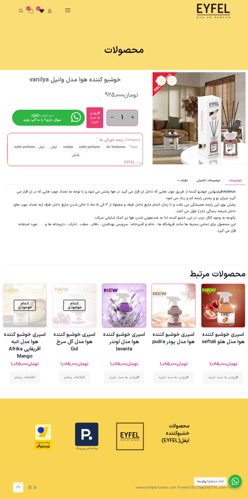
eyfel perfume (89, 147)
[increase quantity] (132, 118)
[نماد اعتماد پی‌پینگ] (86, 449)
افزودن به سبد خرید (95, 117)
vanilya (68, 147)
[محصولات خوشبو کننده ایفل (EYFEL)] (213, 11)
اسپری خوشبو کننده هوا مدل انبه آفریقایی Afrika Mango (25, 345)
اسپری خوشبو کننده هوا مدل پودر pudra (173, 338)
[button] (161, 81)
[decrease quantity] (112, 118)
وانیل (75, 155)
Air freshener (115, 147)
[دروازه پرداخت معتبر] (43, 449)
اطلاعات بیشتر (74, 377)
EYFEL (129, 162)
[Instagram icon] (30, 488)
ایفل (54, 147)
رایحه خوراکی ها (112, 140)
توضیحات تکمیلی (208, 180)
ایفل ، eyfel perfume (29, 147)
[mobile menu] (68, 11)
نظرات (183, 180)
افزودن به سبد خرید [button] (223, 377)
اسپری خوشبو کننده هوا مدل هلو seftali (223, 338)
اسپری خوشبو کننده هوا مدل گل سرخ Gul (74, 342)
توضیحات (235, 180)
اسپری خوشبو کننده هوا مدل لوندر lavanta (124, 342)
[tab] (235, 180)
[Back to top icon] (18, 487)
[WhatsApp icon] (35, 488)
